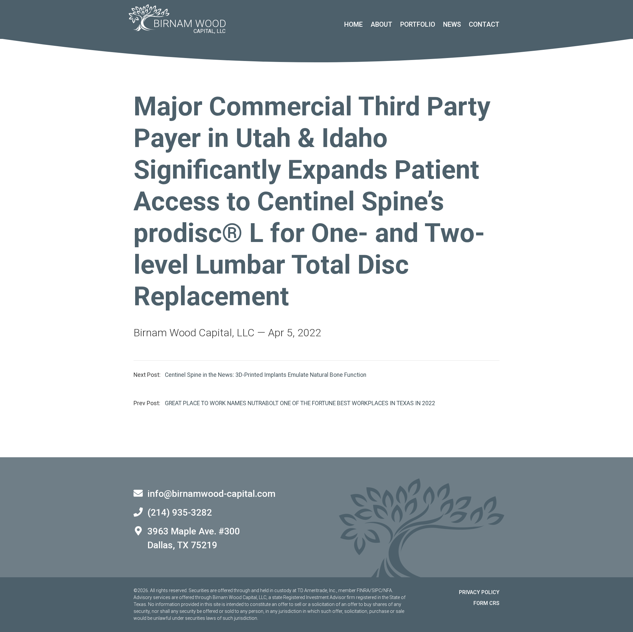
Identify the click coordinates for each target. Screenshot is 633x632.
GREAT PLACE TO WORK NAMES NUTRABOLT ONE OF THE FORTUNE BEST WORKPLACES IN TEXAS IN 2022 (300, 403)
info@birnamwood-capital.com (211, 493)
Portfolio (417, 24)
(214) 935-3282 (179, 512)
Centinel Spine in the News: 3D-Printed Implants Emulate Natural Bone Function (265, 375)
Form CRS (486, 603)
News (452, 24)
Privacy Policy (479, 592)
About (381, 24)
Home (353, 24)
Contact (484, 24)
